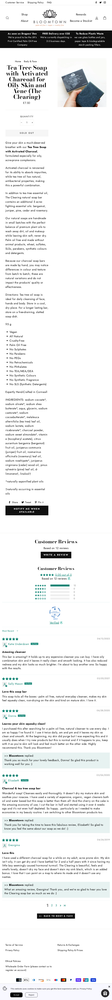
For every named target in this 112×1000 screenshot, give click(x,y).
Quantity (27, 116)
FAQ (49, 2)
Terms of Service (14, 945)
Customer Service (14, 2)
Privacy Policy (12, 950)
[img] (10, 639)
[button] (40, 585)
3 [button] (56, 905)
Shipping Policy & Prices (70, 950)
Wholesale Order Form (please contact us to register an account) (28, 968)
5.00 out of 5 (63, 575)
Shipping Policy (35, 2)
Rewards (81, 14)
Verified (54, 623)
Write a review (56, 554)
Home (18, 61)
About (24, 21)
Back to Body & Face (58, 916)
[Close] (109, 986)
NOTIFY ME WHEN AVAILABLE (27, 510)
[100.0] (54, 612)
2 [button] (52, 905)
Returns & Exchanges (68, 945)
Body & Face (30, 61)
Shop (24, 14)
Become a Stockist (81, 21)
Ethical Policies (13, 961)
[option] (22, 39)
